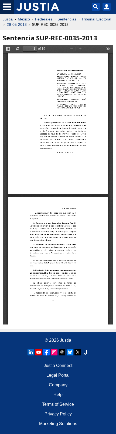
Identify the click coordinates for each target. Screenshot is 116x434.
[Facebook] (46, 352)
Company (58, 385)
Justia (8, 19)
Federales (43, 19)
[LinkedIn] (31, 352)
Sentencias (66, 19)
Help (58, 394)
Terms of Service (58, 404)
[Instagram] (54, 352)
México (24, 19)
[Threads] (62, 352)
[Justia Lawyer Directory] (85, 352)
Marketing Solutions (58, 423)
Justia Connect (58, 365)
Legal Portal (58, 375)
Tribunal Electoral (96, 19)
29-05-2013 (17, 24)
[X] (77, 352)
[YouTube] (38, 352)
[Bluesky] (70, 352)
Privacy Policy (58, 414)
